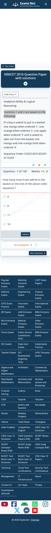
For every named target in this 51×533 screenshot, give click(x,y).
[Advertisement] (25, 35)
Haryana (39, 399)
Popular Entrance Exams (5, 283)
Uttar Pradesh (8, 427)
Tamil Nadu (24, 421)
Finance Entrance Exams (39, 295)
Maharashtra (41, 413)
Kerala (4, 413)
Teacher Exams (8, 352)
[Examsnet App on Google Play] (24, 505)
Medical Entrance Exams (22, 323)
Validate (25, 234)
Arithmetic (23, 367)
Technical (6, 467)
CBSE (3, 399)
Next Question (36, 253)
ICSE (3, 404)
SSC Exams (6, 344)
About (38, 476)
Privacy (38, 484)
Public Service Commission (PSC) (25, 335)
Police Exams (7, 332)
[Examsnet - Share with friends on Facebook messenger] (26, 512)
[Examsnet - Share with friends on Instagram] (45, 505)
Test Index (9, 66)
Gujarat (22, 399)
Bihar (38, 390)
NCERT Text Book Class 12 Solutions (25, 459)
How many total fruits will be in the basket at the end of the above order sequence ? (25, 184)
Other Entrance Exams (39, 323)
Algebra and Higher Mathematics (7, 370)
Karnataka (40, 404)
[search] (46, 4)
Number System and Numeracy (40, 382)
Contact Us (6, 484)
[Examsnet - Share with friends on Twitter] (17, 512)
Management (7, 476)
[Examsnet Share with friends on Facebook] (14, 505)
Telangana (40, 421)
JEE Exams (6, 312)
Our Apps (22, 484)
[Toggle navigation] (5, 4)
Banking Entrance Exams (22, 283)
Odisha (4, 421)
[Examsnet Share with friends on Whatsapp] (35, 505)
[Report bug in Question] (39, 165)
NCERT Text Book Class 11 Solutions (8, 459)
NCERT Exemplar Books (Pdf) (6, 447)
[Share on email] (35, 512)
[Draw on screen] (33, 165)
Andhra (21, 390)
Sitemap (35, 519)
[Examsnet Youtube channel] (4, 505)
